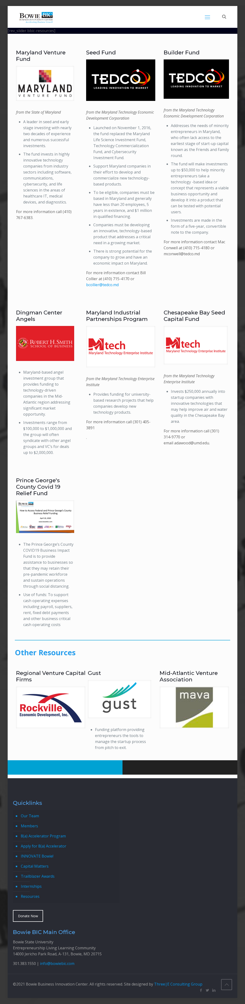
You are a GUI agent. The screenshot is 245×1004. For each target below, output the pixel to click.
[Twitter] (207, 990)
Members (29, 826)
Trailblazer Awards (38, 876)
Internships (31, 886)
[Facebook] (200, 990)
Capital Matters (35, 866)
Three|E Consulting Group (178, 984)
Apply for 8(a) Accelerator (43, 846)
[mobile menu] (207, 17)
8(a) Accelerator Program (43, 836)
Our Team (30, 815)
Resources (30, 896)
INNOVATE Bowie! (37, 856)
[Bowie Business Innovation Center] (36, 17)
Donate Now (28, 916)
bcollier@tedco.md (102, 284)
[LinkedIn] (213, 990)
